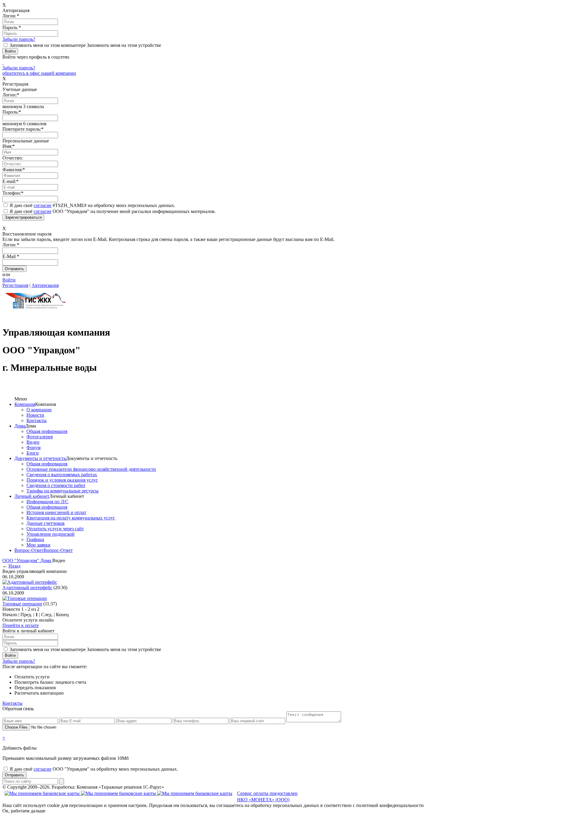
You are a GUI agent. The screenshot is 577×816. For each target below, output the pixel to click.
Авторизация (45, 285)
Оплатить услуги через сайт (55, 528)
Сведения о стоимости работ (55, 485)
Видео (32, 442)
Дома (19, 425)
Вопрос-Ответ (29, 550)
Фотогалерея (39, 436)
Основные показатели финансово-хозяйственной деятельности (91, 469)
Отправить (14, 775)
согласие (42, 205)
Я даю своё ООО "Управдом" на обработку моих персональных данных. (94, 769)
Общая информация (46, 431)
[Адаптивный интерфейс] (29, 582)
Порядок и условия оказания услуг (62, 480)
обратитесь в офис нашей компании (39, 73)
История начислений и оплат (56, 512)
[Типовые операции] (24, 598)
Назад (14, 565)
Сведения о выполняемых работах (61, 474)
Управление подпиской (50, 534)
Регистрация (15, 285)
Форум (33, 447)
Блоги (32, 452)
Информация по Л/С (47, 501)
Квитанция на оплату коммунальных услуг (70, 517)
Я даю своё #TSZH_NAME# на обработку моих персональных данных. (92, 205)
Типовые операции (22, 603)
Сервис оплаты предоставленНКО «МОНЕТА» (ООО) (267, 796)
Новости (35, 415)
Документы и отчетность (40, 458)
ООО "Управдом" (21, 560)
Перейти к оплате (20, 625)
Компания (24, 404)
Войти (9, 279)
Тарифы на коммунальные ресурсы (62, 490)
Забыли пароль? (18, 39)
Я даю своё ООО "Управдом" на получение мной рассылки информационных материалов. (113, 211)
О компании (39, 409)
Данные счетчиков (45, 523)
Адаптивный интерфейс (27, 587)
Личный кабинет (31, 496)
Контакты (36, 420)
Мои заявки (38, 544)
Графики (35, 539)
